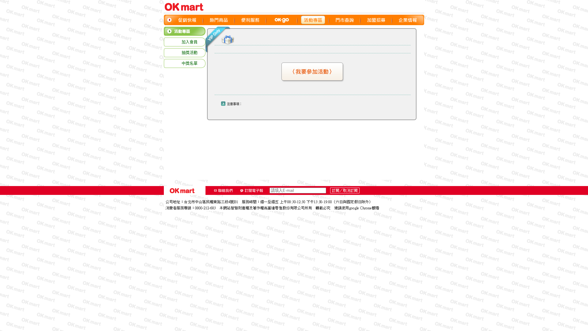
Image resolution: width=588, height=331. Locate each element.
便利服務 (250, 20)
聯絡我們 (223, 190)
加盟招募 (376, 20)
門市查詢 (344, 20)
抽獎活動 (190, 52)
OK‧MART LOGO (187, 7)
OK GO (281, 20)
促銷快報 (187, 20)
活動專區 (313, 20)
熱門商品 (219, 20)
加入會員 (190, 42)
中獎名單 (190, 63)
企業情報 (408, 20)
